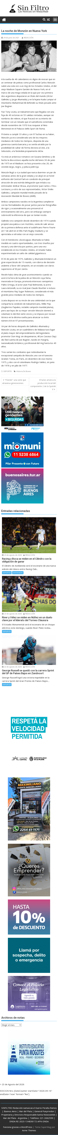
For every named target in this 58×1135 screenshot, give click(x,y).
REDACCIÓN (28, 37)
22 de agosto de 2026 (13, 667)
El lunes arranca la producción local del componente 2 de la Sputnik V (43, 385)
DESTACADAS (18, 573)
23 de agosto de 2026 (13, 555)
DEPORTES (8, 371)
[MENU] (55, 19)
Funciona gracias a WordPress (17, 1127)
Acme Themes (29, 1130)
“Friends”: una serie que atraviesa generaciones (14, 381)
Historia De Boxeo (23, 371)
